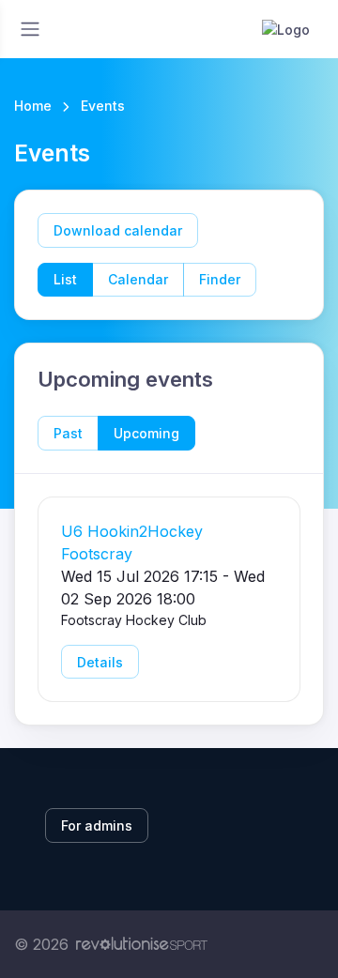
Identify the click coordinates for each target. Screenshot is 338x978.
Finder (219, 279)
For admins (96, 825)
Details (100, 662)
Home (33, 106)
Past (68, 433)
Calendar (138, 279)
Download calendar (118, 230)
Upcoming (146, 433)
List (65, 279)
